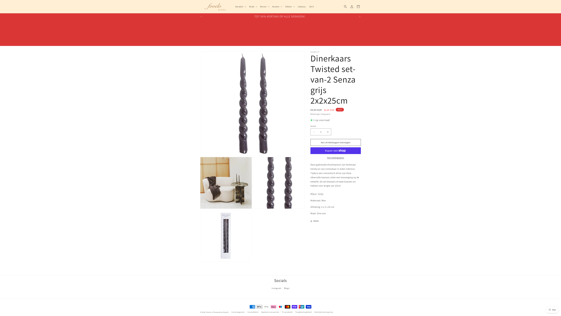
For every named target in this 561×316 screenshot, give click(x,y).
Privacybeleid (287, 312)
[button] (240, 7)
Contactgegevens (238, 312)
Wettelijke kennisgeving (324, 312)
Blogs (286, 288)
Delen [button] (316, 221)
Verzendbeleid (252, 312)
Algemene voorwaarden (270, 312)
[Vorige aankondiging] (201, 16)
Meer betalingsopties (335, 158)
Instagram (276, 288)
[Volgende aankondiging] (360, 16)
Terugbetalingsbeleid (303, 312)
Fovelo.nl (209, 312)
